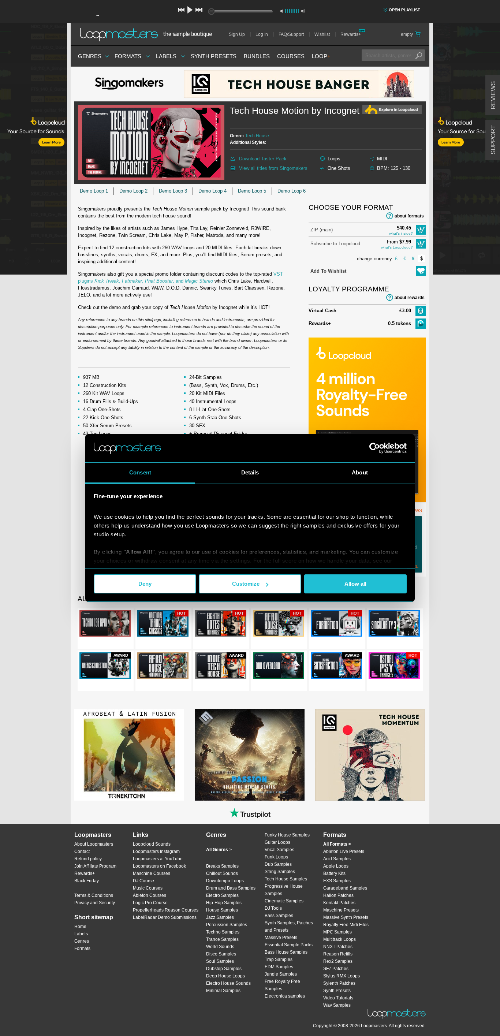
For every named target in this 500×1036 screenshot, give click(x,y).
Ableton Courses (149, 895)
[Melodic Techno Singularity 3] (394, 625)
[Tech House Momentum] (370, 755)
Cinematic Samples (284, 900)
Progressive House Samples (284, 890)
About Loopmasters (93, 844)
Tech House (257, 135)
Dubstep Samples (224, 968)
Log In (261, 34)
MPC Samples (337, 932)
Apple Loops (335, 866)
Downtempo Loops (225, 880)
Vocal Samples (279, 849)
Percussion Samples (226, 924)
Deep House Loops (225, 976)
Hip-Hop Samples (224, 902)
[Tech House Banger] (299, 84)
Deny (145, 584)
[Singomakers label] (129, 84)
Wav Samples (337, 1005)
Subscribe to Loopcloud (335, 243)
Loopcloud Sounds (152, 844)
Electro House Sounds (228, 983)
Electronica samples (285, 996)
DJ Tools (273, 908)
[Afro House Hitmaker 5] (163, 667)
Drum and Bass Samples (230, 888)
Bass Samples (279, 915)
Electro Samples (222, 895)
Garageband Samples (345, 888)
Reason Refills (337, 954)
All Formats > (337, 844)
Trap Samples (278, 959)
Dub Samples (278, 864)
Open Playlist (404, 10)
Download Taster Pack (263, 158)
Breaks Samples (222, 866)
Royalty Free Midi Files (346, 924)
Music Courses (148, 888)
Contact (82, 851)
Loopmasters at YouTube (158, 858)
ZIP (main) (321, 229)
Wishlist (322, 34)
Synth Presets (213, 56)
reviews (493, 95)
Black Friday (86, 880)
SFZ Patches (335, 968)
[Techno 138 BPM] (105, 625)
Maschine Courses (151, 873)
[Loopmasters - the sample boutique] (148, 34)
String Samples (280, 871)
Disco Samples (221, 954)
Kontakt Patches (339, 902)
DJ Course (143, 880)
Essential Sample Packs (289, 944)
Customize (246, 584)
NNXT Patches (337, 946)
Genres (89, 56)
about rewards (410, 297)
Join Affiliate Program (95, 866)
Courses (291, 56)
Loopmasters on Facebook (159, 866)
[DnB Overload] (278, 667)
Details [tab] (250, 472)
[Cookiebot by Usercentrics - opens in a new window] (375, 448)
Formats (128, 56)
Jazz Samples (220, 917)
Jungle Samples (281, 974)
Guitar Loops (277, 842)
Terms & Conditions (93, 895)
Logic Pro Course (150, 902)
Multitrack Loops (339, 939)
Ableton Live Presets (343, 851)
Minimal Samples (223, 990)
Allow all (355, 584)
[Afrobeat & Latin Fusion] (129, 755)
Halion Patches (338, 895)
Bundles (257, 56)
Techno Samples (222, 932)
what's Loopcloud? (397, 247)
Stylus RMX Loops (341, 976)
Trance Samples (222, 939)
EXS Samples (337, 880)
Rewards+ (350, 34)
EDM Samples (279, 966)
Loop (321, 56)
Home (80, 926)
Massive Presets (281, 937)
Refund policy (88, 858)
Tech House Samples (286, 879)
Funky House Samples (287, 835)
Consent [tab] (140, 472)
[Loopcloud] (33, 150)
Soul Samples (220, 961)
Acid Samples (337, 858)
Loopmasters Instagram (156, 851)
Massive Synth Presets (345, 917)
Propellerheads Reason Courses (165, 910)
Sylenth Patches (339, 983)
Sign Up (237, 34)
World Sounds (220, 946)
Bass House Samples (286, 952)
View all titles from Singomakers (273, 168)
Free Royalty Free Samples (282, 985)
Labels (166, 56)
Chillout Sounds (222, 873)
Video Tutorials (338, 997)
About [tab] (360, 472)
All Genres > (219, 849)
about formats (409, 216)
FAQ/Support (291, 34)
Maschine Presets (341, 910)
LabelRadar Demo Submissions (165, 917)
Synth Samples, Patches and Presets (289, 926)
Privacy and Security (94, 902)
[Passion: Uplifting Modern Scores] (250, 755)
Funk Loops (276, 857)
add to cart (421, 230)
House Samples (222, 910)
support (493, 139)
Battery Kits (334, 873)
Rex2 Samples (337, 961)
